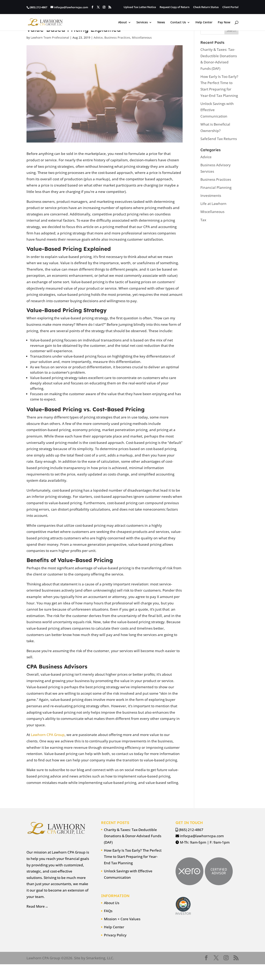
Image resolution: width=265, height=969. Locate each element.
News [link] (161, 22)
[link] (45, 21)
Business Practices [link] (117, 37)
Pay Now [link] (224, 22)
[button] (92, 7)
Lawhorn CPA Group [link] (47, 734)
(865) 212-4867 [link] (191, 829)
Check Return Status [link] (206, 7)
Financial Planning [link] (215, 187)
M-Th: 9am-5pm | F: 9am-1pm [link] (205, 842)
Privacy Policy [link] (115, 935)
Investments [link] (210, 195)
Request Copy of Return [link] (174, 7)
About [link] (122, 22)
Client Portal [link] (230, 7)
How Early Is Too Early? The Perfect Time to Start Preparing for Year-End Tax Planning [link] (132, 856)
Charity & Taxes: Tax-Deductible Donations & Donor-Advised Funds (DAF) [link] (132, 836)
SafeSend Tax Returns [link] (218, 138)
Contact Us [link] (178, 22)
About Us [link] (111, 902)
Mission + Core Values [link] (122, 919)
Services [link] (142, 22)
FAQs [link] (108, 910)
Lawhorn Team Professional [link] (50, 37)
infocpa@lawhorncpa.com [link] (202, 835)
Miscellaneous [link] (142, 37)
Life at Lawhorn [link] (213, 203)
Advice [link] (98, 37)
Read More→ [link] (37, 906)
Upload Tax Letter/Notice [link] (140, 7)
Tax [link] (203, 220)
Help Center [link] (203, 22)
